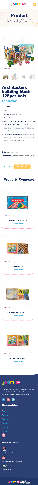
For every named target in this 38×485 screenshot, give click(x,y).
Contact (5, 431)
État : (8, 107)
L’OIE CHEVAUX (17, 358)
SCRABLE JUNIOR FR (17, 220)
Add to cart (22, 167)
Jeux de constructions (25, 20)
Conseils (6, 427)
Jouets (12, 20)
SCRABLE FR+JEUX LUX (17, 312)
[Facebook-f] (3, 399)
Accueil (5, 20)
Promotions (7, 423)
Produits (5, 415)
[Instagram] (8, 399)
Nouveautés (7, 419)
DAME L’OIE (17, 266)
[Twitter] (13, 399)
